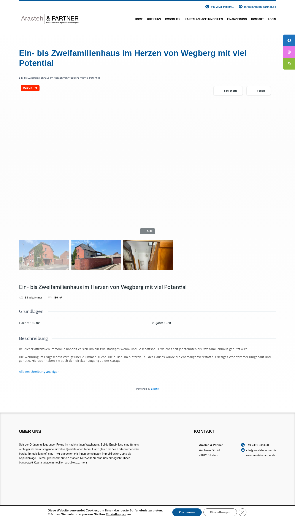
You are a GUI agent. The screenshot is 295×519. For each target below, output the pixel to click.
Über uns (154, 19)
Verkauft (30, 88)
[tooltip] (289, 40)
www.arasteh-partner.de (260, 455)
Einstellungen (116, 514)
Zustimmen (187, 512)
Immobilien (173, 19)
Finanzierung (237, 19)
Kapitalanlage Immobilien (204, 19)
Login (272, 19)
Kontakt (257, 19)
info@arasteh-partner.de (260, 6)
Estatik (155, 388)
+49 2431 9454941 (222, 6)
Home (139, 19)
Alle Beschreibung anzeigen (39, 372)
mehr (84, 462)
